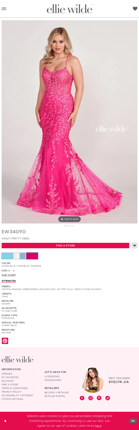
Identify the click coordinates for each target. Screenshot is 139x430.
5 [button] (72, 225)
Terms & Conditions (15, 388)
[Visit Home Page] (69, 8)
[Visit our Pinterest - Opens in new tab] (99, 398)
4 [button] (70, 225)
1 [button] (64, 225)
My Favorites (10, 377)
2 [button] (66, 225)
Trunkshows (53, 380)
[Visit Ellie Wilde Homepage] (17, 359)
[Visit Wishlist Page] (135, 9)
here (98, 425)
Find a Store (65, 245)
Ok (133, 421)
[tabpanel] (69, 121)
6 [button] (74, 225)
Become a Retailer (57, 392)
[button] (4, 9)
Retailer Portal (55, 396)
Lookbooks (52, 376)
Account (8, 380)
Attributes (9, 280)
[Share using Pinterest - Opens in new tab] (5, 341)
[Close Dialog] (5, 421)
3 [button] (68, 225)
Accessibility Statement (18, 395)
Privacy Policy (12, 391)
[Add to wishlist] (134, 245)
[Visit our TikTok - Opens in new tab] (107, 398)
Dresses (7, 373)
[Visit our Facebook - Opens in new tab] (82, 398)
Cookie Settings (12, 398)
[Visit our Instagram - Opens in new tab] (90, 398)
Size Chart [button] (9, 275)
